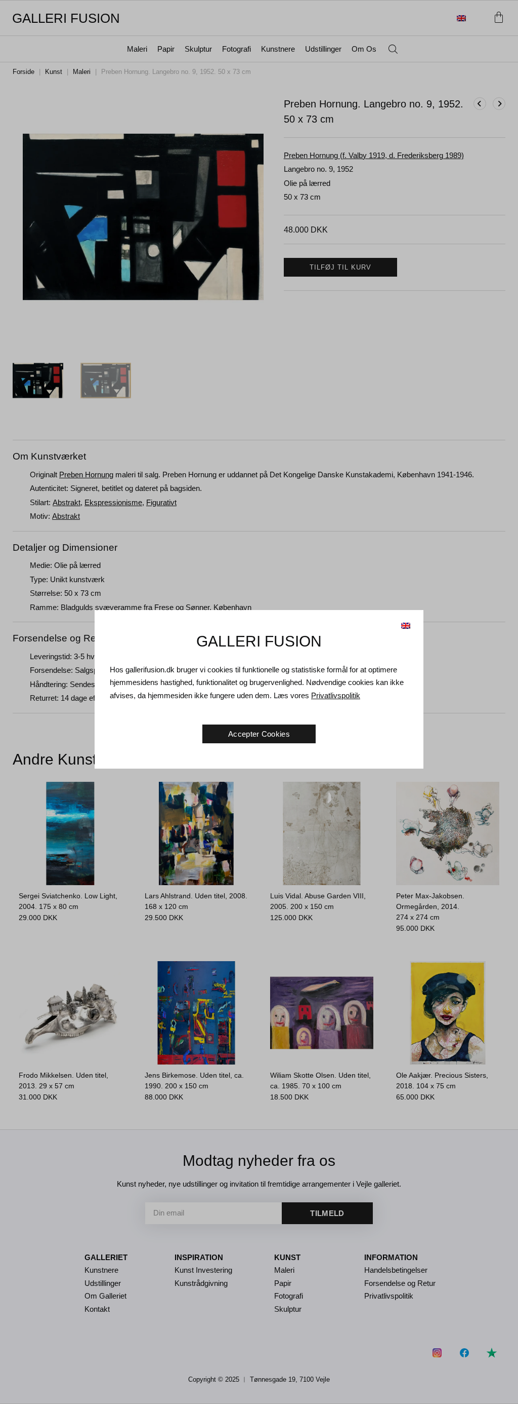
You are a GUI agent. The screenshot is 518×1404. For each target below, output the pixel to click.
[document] (259, 702)
